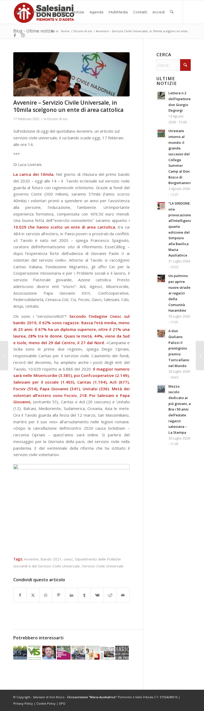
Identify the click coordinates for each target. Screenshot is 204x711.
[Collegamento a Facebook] (15, 35)
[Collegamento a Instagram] (23, 35)
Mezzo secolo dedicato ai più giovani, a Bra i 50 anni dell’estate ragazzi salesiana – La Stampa (179, 409)
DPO (62, 703)
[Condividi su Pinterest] (58, 595)
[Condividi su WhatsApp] (46, 595)
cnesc (68, 559)
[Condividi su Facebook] (20, 595)
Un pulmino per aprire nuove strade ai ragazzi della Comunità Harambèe (179, 293)
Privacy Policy (23, 703)
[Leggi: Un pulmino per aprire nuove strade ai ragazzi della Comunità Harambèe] (161, 278)
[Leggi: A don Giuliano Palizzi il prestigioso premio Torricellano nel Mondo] (161, 333)
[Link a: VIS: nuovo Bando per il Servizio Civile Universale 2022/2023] (35, 653)
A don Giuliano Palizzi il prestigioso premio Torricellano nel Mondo (178, 348)
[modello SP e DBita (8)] (71, 74)
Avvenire (31, 559)
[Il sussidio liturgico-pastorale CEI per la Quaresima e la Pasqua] (200, 355)
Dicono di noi (57, 119)
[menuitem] (21, 12)
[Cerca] (171, 12)
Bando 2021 (51, 559)
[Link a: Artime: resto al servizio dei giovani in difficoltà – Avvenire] (49, 653)
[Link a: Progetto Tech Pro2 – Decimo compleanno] (78, 653)
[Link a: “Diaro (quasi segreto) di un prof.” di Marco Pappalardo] (122, 653)
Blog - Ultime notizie (33, 31)
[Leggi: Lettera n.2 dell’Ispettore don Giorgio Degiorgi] (161, 95)
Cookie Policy (46, 703)
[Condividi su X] (33, 595)
